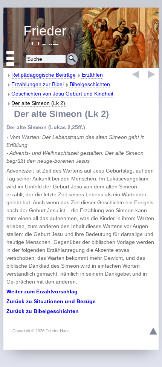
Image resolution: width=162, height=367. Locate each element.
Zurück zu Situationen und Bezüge (51, 301)
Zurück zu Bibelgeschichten (42, 311)
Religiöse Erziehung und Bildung (43, 34)
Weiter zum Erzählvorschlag (42, 291)
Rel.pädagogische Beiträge (43, 75)
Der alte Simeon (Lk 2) (38, 103)
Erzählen (92, 75)
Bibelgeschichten (90, 84)
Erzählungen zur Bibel (37, 84)
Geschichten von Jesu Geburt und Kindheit (62, 94)
